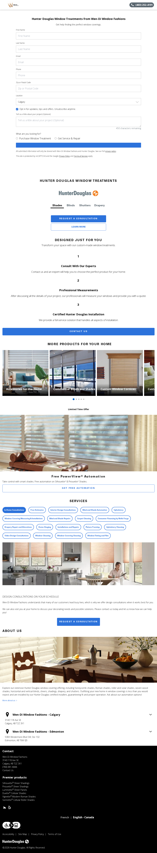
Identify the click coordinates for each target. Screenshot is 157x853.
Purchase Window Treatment (35, 138)
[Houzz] (4, 807)
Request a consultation (78, 622)
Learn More (78, 227)
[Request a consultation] (78, 145)
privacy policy (110, 151)
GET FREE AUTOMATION (78, 488)
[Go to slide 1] (74, 399)
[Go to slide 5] (83, 399)
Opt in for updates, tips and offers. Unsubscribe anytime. (47, 109)
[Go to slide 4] (81, 399)
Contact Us (79, 331)
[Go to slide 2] (76, 399)
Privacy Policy (64, 156)
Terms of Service (81, 156)
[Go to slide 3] (78, 399)
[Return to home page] (16, 5)
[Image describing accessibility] (11, 825)
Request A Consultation (78, 219)
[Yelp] (9, 807)
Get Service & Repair (69, 138)
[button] (3, 5)
